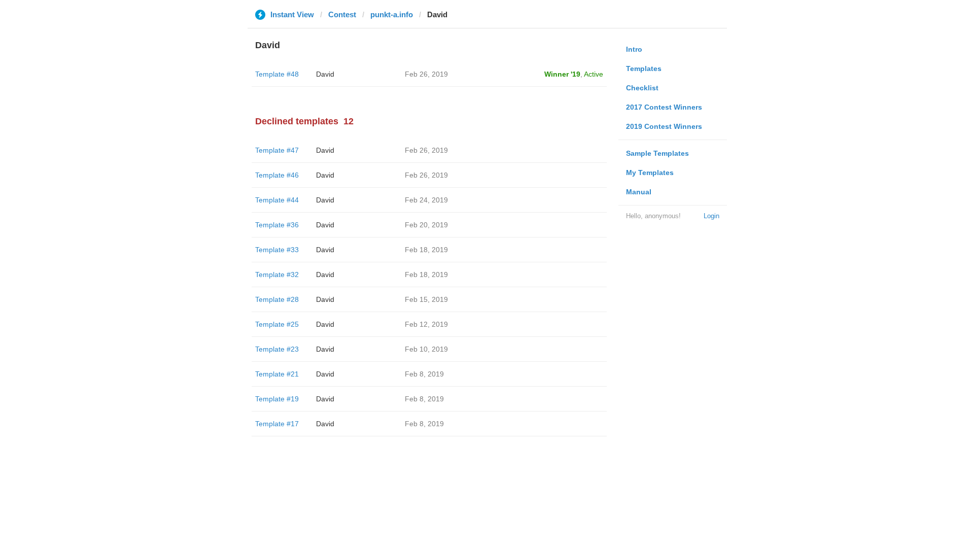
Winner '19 (562, 74)
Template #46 (277, 175)
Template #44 (277, 200)
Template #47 (277, 150)
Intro (634, 49)
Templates (644, 68)
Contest (342, 14)
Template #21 (277, 374)
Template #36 (277, 225)
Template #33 (277, 250)
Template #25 (277, 324)
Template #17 (277, 424)
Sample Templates (657, 153)
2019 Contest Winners (664, 126)
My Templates (650, 172)
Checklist (642, 88)
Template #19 (277, 399)
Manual (638, 192)
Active (593, 74)
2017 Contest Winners (664, 107)
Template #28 (277, 299)
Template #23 (277, 349)
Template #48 (277, 74)
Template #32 (277, 274)
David (325, 74)
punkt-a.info (391, 14)
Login (711, 216)
